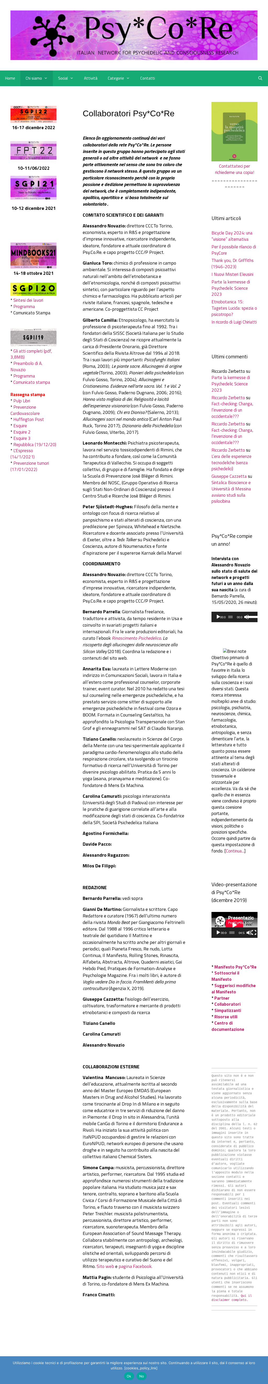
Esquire (20, 425)
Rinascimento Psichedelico (136, 638)
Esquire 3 (22, 438)
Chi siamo (34, 78)
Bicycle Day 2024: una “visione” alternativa (232, 236)
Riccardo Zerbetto (228, 397)
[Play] (218, 617)
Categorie (116, 78)
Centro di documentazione (227, 1026)
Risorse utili (225, 1016)
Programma (24, 306)
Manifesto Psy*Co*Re (235, 967)
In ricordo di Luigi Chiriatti (234, 322)
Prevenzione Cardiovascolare (25, 410)
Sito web (105, 1266)
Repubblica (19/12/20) (34, 444)
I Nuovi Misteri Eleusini (232, 274)
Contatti (147, 78)
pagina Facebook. (135, 1266)
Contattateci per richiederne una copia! (234, 169)
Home (10, 78)
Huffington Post (28, 419)
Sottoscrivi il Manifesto (225, 976)
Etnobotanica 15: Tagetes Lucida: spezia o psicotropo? (234, 308)
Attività (90, 78)
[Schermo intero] (253, 932)
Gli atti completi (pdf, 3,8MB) (31, 354)
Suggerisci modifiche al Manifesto (233, 988)
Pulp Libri (21, 400)
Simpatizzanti (227, 1010)
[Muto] (246, 617)
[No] (261, 1370)
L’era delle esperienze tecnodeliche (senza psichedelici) (231, 462)
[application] (234, 617)
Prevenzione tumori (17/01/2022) (29, 466)
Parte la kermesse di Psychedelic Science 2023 (230, 288)
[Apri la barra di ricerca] (260, 78)
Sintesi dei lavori (28, 300)
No (141, 1376)
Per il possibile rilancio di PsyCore (233, 249)
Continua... (235, 850)
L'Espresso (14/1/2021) (22, 453)
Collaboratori (227, 1004)
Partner (222, 998)
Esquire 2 (22, 432)
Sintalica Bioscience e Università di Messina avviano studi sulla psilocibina (231, 492)
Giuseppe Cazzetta (229, 476)
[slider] (251, 616)
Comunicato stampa (31, 382)
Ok (129, 1376)
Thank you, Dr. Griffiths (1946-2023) (232, 263)
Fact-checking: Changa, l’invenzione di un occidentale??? (232, 410)
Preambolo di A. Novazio (26, 366)
